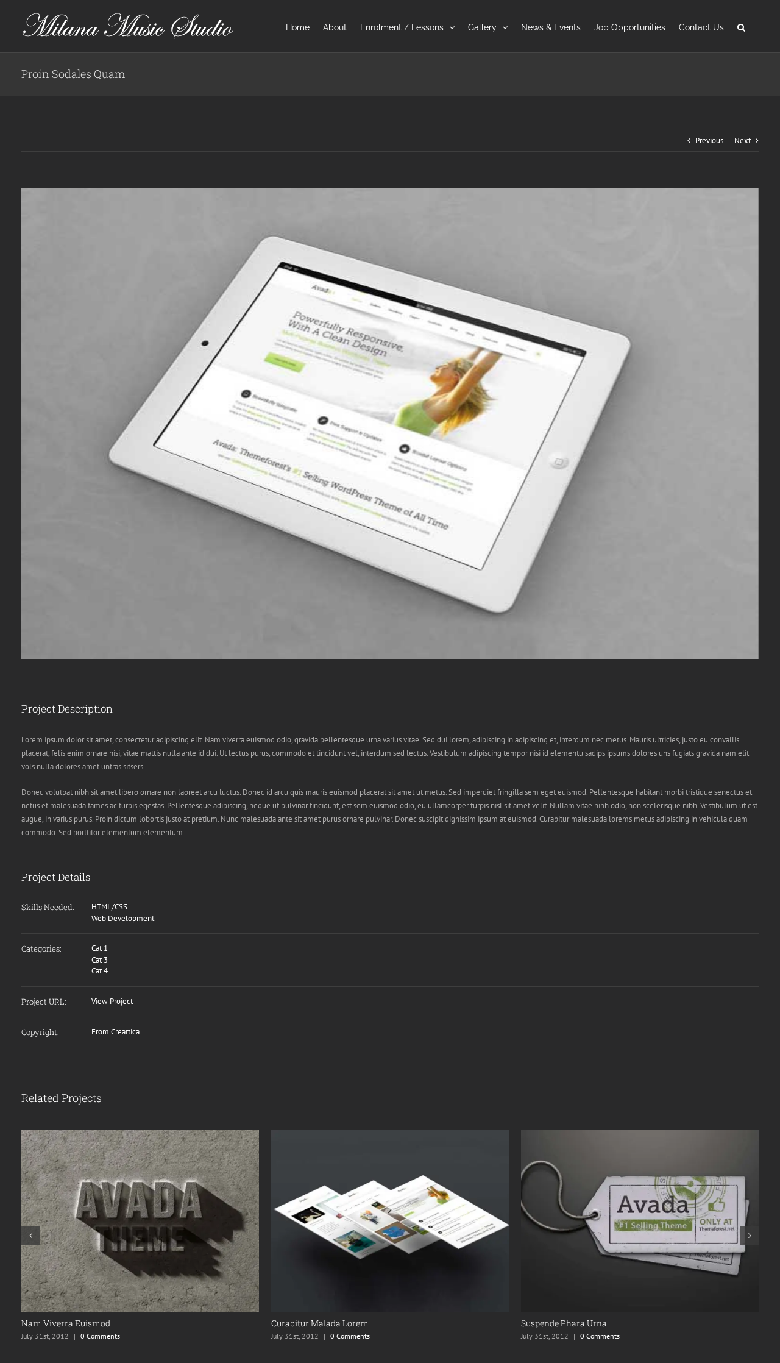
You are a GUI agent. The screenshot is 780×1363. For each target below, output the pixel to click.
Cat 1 (99, 948)
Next (742, 140)
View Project (112, 1001)
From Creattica (115, 1032)
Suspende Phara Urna (314, 1323)
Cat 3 (99, 960)
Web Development (122, 918)
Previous (709, 140)
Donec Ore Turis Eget (562, 1323)
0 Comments (100, 1335)
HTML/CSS (109, 907)
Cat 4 (99, 971)
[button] (741, 26)
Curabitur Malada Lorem (70, 1323)
